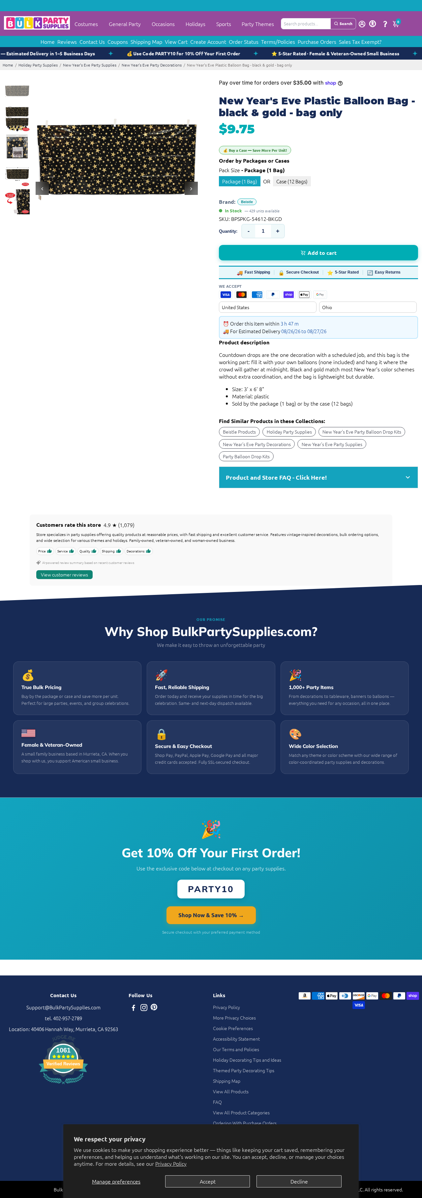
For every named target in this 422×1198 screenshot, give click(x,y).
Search (346, 23)
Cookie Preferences (233, 1028)
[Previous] (42, 188)
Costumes (86, 23)
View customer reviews (64, 574)
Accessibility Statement (236, 1038)
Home (48, 41)
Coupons (117, 41)
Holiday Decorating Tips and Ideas (247, 1059)
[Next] (191, 188)
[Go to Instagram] (144, 1008)
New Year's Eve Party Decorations (152, 64)
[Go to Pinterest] (154, 1008)
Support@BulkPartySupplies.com (63, 1007)
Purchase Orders (317, 41)
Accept (208, 1181)
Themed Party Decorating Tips (243, 1070)
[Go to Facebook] (133, 1008)
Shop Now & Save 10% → (211, 915)
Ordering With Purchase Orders (245, 1123)
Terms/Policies (278, 41)
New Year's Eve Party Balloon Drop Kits (361, 431)
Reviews (67, 41)
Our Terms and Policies (236, 1049)
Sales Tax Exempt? (360, 41)
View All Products (231, 1091)
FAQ (217, 1102)
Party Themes (258, 23)
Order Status (243, 41)
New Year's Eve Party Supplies (89, 64)
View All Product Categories (241, 1112)
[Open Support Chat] (385, 24)
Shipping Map (146, 41)
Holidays (195, 23)
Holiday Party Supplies (38, 64)
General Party (125, 23)
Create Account (208, 41)
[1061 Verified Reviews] (63, 1084)
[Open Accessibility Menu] (372, 24)
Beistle (247, 202)
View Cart (176, 41)
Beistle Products (239, 431)
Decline (299, 1181)
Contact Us (92, 41)
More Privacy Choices (234, 1017)
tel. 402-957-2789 (63, 1018)
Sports (223, 23)
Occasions (163, 23)
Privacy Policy (171, 1163)
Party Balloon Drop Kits (246, 456)
